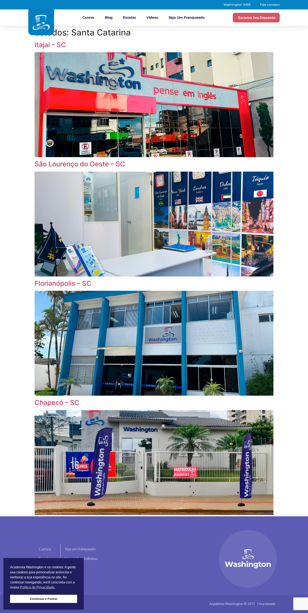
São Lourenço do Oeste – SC (80, 164)
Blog (109, 18)
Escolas (129, 18)
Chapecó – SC (57, 402)
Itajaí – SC (50, 45)
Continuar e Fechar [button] (43, 598)
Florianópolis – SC (63, 283)
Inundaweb (267, 604)
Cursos (88, 18)
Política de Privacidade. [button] (37, 587)
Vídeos (152, 18)
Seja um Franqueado (186, 18)
